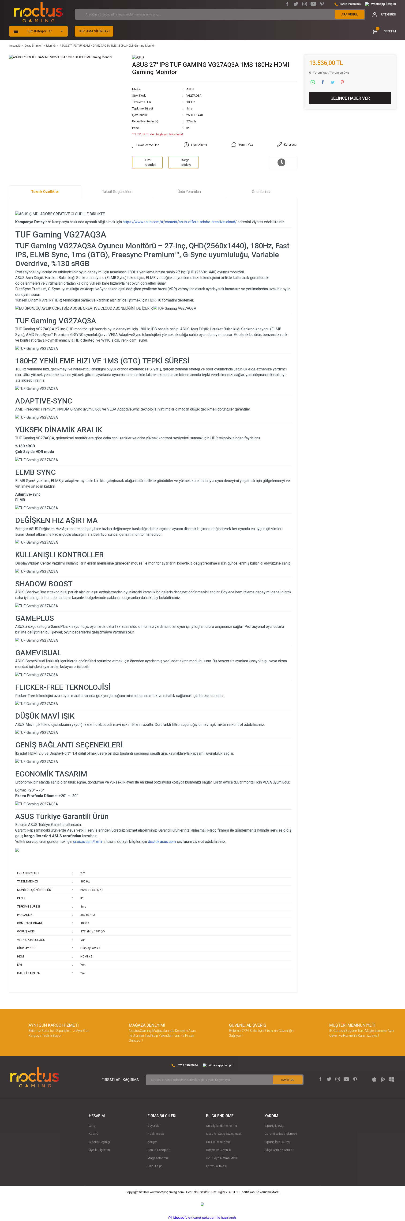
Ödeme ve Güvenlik (218, 1150)
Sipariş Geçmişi (99, 1142)
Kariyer (152, 1142)
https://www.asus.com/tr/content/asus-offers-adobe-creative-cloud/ (180, 222)
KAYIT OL (287, 1080)
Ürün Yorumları (189, 191)
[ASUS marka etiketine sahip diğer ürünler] (138, 57)
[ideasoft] (177, 1217)
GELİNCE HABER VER (350, 98)
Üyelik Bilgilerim (99, 1150)
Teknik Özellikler (45, 191)
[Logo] (38, 12)
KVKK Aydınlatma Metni (222, 1158)
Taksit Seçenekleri (117, 191)
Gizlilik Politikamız (218, 1142)
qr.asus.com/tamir (87, 841)
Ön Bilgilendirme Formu (221, 1125)
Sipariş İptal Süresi (277, 1142)
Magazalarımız (158, 1158)
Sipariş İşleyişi (274, 1125)
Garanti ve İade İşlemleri (281, 1133)
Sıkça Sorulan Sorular (279, 1150)
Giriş (92, 1125)
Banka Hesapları (158, 1150)
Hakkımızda (155, 1133)
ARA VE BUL (349, 14)
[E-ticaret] (202, 1217)
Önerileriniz (261, 191)
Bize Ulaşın (154, 1166)
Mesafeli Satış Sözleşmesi (223, 1133)
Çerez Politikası (216, 1166)
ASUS (190, 89)
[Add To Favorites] (145, 145)
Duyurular (154, 1125)
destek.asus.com (162, 841)
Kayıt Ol (94, 1133)
